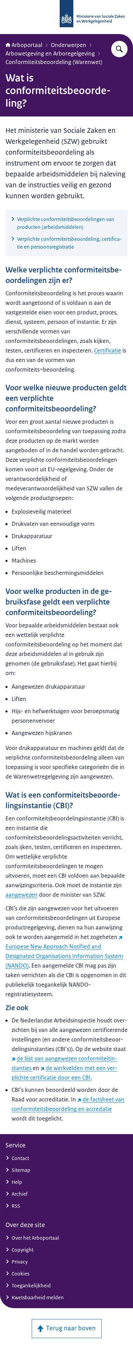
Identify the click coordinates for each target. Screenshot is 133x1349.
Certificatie (107, 350)
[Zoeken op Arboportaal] (119, 49)
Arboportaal (27, 45)
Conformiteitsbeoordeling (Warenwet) (53, 62)
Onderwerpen (68, 45)
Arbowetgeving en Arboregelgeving (50, 53)
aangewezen (21, 894)
